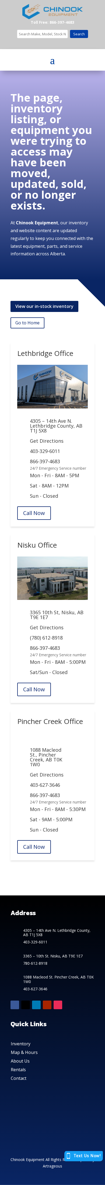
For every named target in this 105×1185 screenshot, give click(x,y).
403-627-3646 (45, 785)
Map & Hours (24, 1052)
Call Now (34, 513)
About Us (20, 1061)
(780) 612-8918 (46, 637)
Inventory (20, 1044)
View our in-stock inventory (44, 306)
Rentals (18, 1070)
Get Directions (47, 441)
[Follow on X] (25, 1005)
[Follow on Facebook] (14, 1005)
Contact (18, 1078)
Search (79, 34)
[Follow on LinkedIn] (36, 1005)
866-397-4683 (45, 461)
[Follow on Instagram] (58, 1005)
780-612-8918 (35, 963)
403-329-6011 (45, 451)
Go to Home (27, 323)
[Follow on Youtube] (47, 1005)
